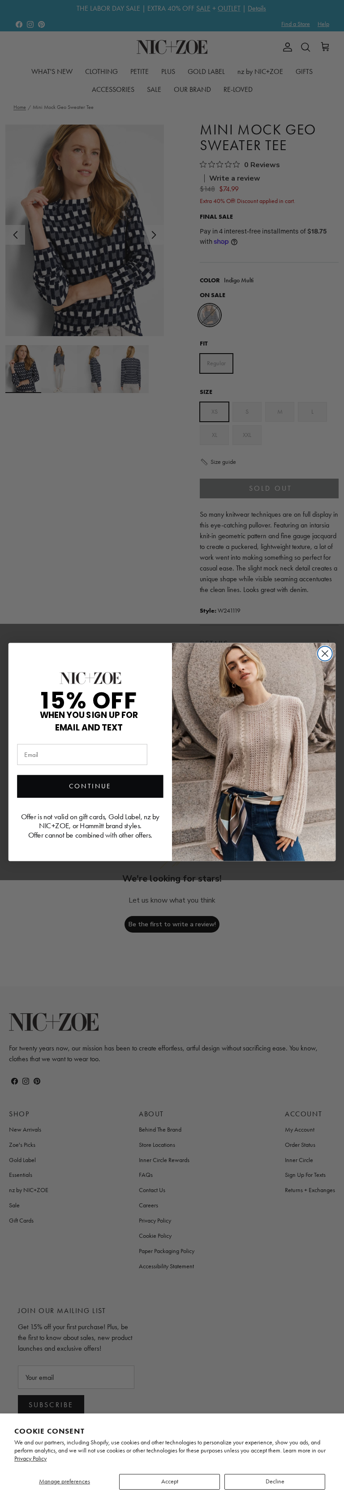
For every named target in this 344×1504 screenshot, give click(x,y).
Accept (169, 1481)
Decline (275, 1481)
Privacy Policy (30, 1458)
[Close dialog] (325, 653)
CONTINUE (90, 786)
